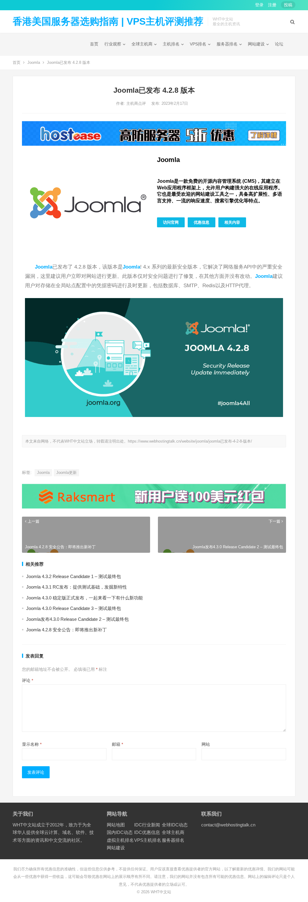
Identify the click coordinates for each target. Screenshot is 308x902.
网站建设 (256, 44)
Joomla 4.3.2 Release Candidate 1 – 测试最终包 (73, 576)
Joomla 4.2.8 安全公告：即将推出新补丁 (66, 629)
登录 (259, 4)
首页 (94, 44)
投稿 (288, 4)
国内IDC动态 (120, 832)
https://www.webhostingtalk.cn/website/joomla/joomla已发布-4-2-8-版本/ (190, 441)
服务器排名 (227, 44)
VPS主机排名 (147, 840)
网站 (206, 744)
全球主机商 (141, 44)
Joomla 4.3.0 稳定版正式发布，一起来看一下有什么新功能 (84, 597)
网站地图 (116, 824)
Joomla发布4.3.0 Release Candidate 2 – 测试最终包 (77, 619)
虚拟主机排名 (120, 840)
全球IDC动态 (175, 824)
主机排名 (171, 44)
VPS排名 (198, 44)
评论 (27, 680)
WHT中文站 (161, 892)
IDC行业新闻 (147, 824)
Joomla (33, 62)
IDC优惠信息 (147, 832)
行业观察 (112, 44)
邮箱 (117, 744)
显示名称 (32, 744)
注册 (272, 4)
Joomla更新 (66, 472)
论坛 (279, 44)
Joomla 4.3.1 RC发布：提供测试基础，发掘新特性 (76, 586)
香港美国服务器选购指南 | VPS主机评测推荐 (108, 21)
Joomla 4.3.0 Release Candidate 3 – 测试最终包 (73, 608)
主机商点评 (136, 103)
